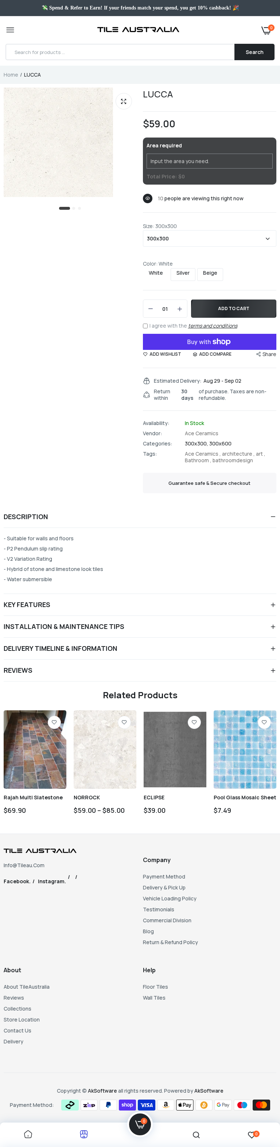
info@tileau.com (24, 865)
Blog (148, 931)
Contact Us (17, 1030)
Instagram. (52, 881)
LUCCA (158, 94)
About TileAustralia (27, 986)
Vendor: (152, 433)
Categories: (157, 443)
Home (11, 74)
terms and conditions (212, 325)
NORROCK (87, 797)
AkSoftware (103, 1090)
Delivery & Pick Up (164, 887)
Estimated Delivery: (178, 381)
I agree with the (193, 325)
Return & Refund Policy (170, 942)
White (156, 273)
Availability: (156, 423)
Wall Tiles (154, 997)
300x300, (197, 443)
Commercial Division (167, 920)
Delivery (13, 1041)
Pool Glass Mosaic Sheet (245, 797)
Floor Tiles (155, 986)
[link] (54, 722)
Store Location (22, 1019)
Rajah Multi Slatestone (33, 797)
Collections (17, 1008)
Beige (210, 273)
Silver (183, 273)
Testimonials (158, 909)
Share (269, 354)
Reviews (14, 997)
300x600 (220, 443)
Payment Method (164, 876)
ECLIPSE (154, 797)
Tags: (150, 454)
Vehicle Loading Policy (170, 898)
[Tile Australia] (138, 30)
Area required (164, 145)
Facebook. (17, 881)
